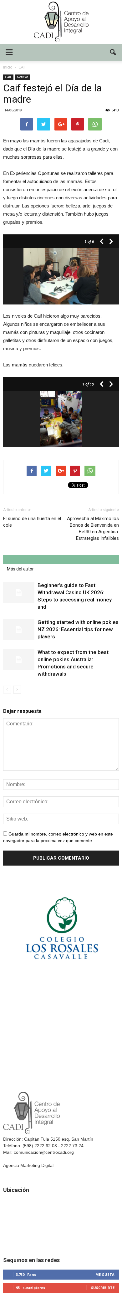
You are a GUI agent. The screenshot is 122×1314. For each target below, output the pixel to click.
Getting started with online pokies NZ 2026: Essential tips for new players (78, 629)
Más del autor (20, 568)
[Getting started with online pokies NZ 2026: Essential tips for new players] (18, 629)
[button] (113, 52)
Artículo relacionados (27, 560)
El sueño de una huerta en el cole (32, 522)
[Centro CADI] (61, 22)
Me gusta (104, 1274)
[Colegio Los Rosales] (61, 975)
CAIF (8, 77)
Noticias (22, 77)
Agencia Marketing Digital (28, 1165)
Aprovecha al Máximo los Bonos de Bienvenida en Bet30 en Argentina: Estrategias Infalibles (93, 528)
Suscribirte (102, 1287)
